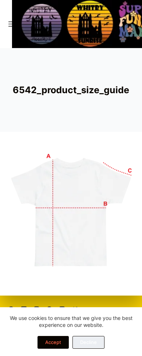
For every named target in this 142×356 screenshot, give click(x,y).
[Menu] (11, 24)
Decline (88, 342)
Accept (53, 342)
